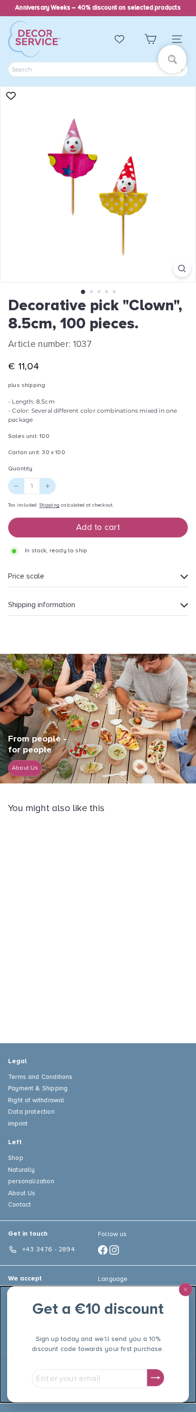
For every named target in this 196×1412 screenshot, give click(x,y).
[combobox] (98, 69)
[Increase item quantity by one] (47, 486)
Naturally (21, 1170)
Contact (19, 1204)
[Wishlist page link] (124, 39)
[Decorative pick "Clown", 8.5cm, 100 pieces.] (67, 922)
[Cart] (150, 39)
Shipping (49, 505)
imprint (18, 1123)
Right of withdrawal (36, 1100)
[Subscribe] (155, 1377)
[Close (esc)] (185, 1289)
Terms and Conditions (40, 1077)
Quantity (20, 468)
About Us (21, 1193)
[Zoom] (182, 268)
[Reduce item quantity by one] (16, 486)
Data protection (31, 1111)
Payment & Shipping (38, 1088)
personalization (31, 1181)
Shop (15, 1158)
